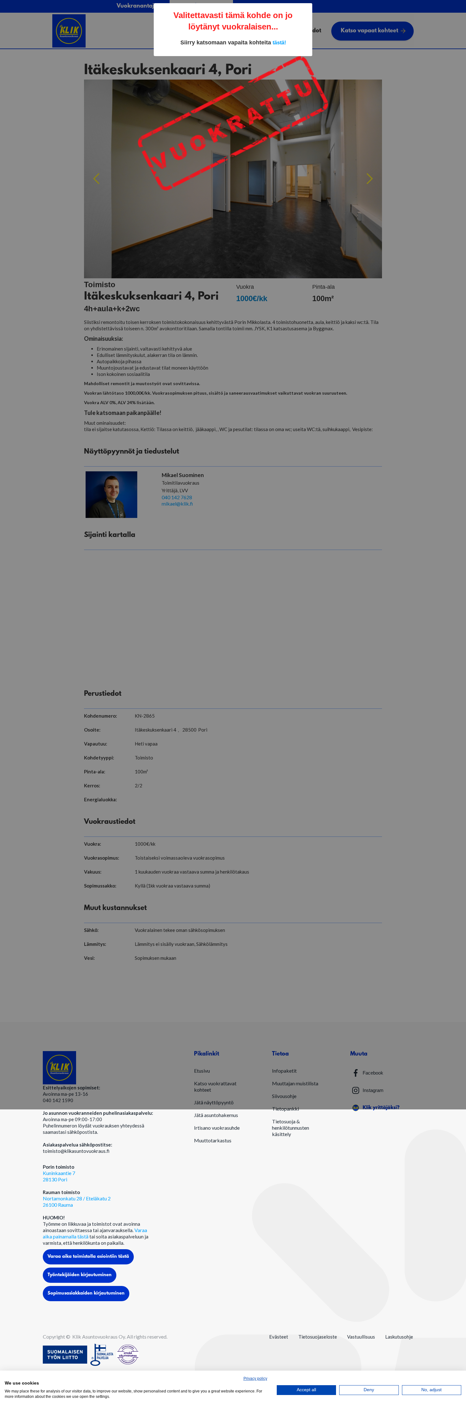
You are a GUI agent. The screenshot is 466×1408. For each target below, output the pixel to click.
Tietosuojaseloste (317, 1337)
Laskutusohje (399, 1337)
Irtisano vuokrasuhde (217, 1128)
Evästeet (278, 1337)
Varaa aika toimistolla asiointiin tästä (88, 1256)
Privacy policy (255, 1378)
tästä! (279, 42)
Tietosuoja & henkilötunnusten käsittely (290, 1127)
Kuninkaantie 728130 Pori (59, 1176)
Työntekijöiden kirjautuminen (80, 1275)
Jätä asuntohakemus (216, 1115)
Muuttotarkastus (212, 1140)
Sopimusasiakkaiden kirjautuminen (86, 1293)
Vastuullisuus (361, 1337)
